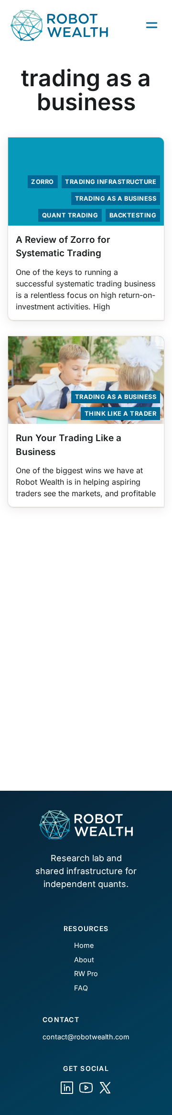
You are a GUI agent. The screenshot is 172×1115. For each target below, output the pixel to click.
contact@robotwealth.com (86, 1037)
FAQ (81, 988)
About (84, 960)
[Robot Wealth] (67, 1087)
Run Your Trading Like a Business (68, 444)
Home (84, 945)
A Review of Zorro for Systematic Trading (63, 246)
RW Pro (86, 973)
